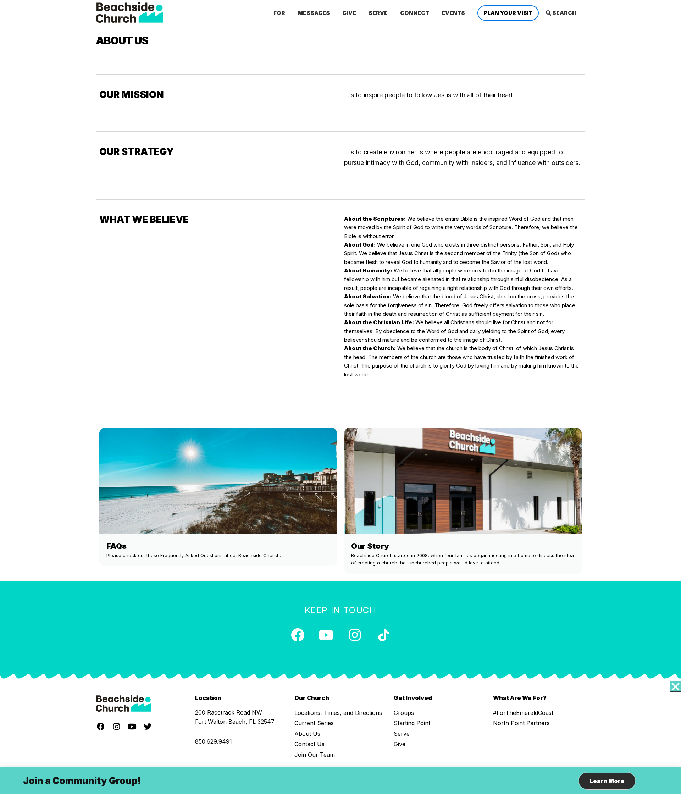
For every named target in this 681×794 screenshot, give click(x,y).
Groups (404, 712)
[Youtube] (326, 635)
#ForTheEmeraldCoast (523, 712)
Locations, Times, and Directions (338, 712)
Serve (402, 733)
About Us (307, 733)
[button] (675, 686)
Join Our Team (314, 754)
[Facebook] (297, 635)
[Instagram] (355, 635)
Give (399, 744)
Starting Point (412, 723)
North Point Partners (521, 723)
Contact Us (309, 744)
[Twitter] (147, 726)
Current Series (314, 723)
